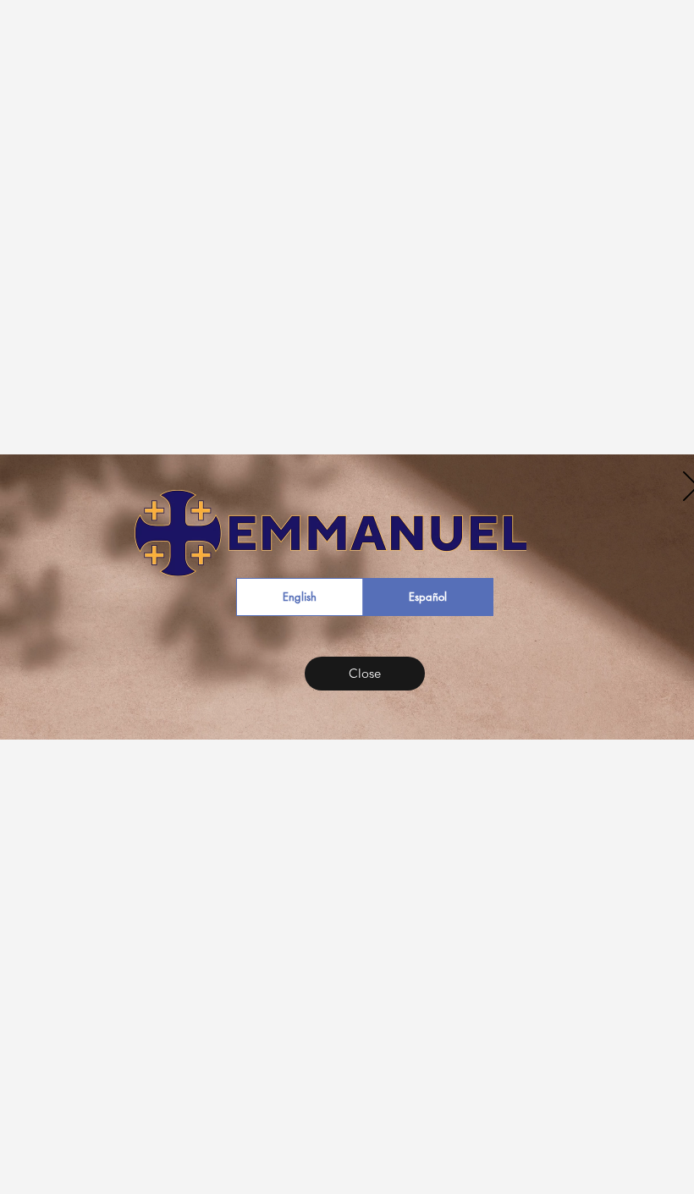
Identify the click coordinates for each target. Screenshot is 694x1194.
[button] (365, 674)
